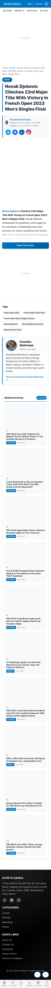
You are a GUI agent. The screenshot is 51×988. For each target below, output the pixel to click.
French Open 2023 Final (34, 313)
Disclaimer (7, 949)
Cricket (6, 913)
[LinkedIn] (11, 900)
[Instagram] (18, 900)
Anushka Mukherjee (20, 119)
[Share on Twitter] (8, 132)
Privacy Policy (9, 953)
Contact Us (8, 944)
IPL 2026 (44, 11)
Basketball (7, 922)
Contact (38, 4)
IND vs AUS (32, 11)
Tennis (5, 926)
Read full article (25, 245)
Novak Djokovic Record (32, 324)
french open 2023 (11, 313)
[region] (25, 38)
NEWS (12, 68)
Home (5, 68)
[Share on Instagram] (28, 132)
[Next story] (45, 975)
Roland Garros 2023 (12, 330)
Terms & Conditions (12, 958)
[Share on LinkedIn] (21, 132)
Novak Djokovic (11, 211)
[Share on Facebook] (15, 132)
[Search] (46, 3)
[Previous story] (37, 975)
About (30, 4)
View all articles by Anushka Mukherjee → (25, 378)
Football (6, 917)
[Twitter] (4, 900)
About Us (7, 940)
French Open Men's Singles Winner (19, 318)
